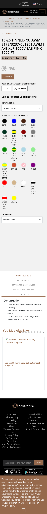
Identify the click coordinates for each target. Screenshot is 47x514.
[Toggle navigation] (42, 11)
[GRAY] (33, 132)
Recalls (35, 426)
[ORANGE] (14, 165)
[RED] (5, 183)
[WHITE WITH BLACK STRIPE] (33, 183)
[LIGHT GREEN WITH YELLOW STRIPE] (5, 165)
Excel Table (22, 89)
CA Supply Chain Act (11, 447)
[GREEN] (5, 150)
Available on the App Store (13, 471)
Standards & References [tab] (23, 285)
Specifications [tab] (23, 280)
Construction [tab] (23, 275)
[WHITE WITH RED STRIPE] (5, 198)
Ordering (12, 420)
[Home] (2, 18)
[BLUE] (14, 121)
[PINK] (24, 165)
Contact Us (8, 77)
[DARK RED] (24, 132)
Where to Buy (11, 417)
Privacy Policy (8, 505)
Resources (12, 423)
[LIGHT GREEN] (33, 150)
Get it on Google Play (34, 471)
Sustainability (35, 414)
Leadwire (36, 18)
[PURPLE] (33, 165)
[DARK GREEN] (5, 132)
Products (10, 18)
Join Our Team (35, 417)
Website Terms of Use (12, 431)
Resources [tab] (24, 294)
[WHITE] (24, 183)
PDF (7, 89)
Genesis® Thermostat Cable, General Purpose (22, 364)
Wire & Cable (23, 18)
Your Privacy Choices (12, 444)
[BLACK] (5, 121)
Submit (38, 463)
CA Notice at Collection (12, 440)
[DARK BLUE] (33, 121)
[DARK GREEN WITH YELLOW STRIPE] (14, 132)
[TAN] (14, 183)
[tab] (20, 332)
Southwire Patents (35, 423)
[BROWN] (24, 121)
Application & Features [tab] (23, 289)
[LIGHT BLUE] (24, 150)
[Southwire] (11, 11)
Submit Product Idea (35, 429)
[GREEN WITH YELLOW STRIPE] (14, 150)
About (12, 426)
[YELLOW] (14, 198)
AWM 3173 (9, 21)
